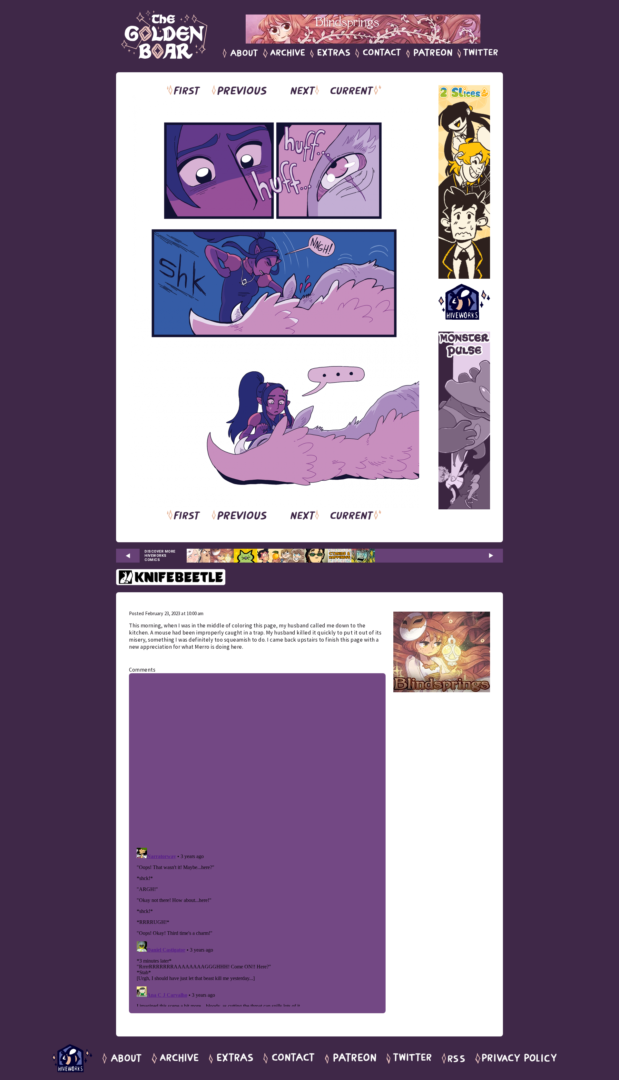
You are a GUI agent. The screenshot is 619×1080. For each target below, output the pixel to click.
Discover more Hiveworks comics (159, 555)
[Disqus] (257, 759)
